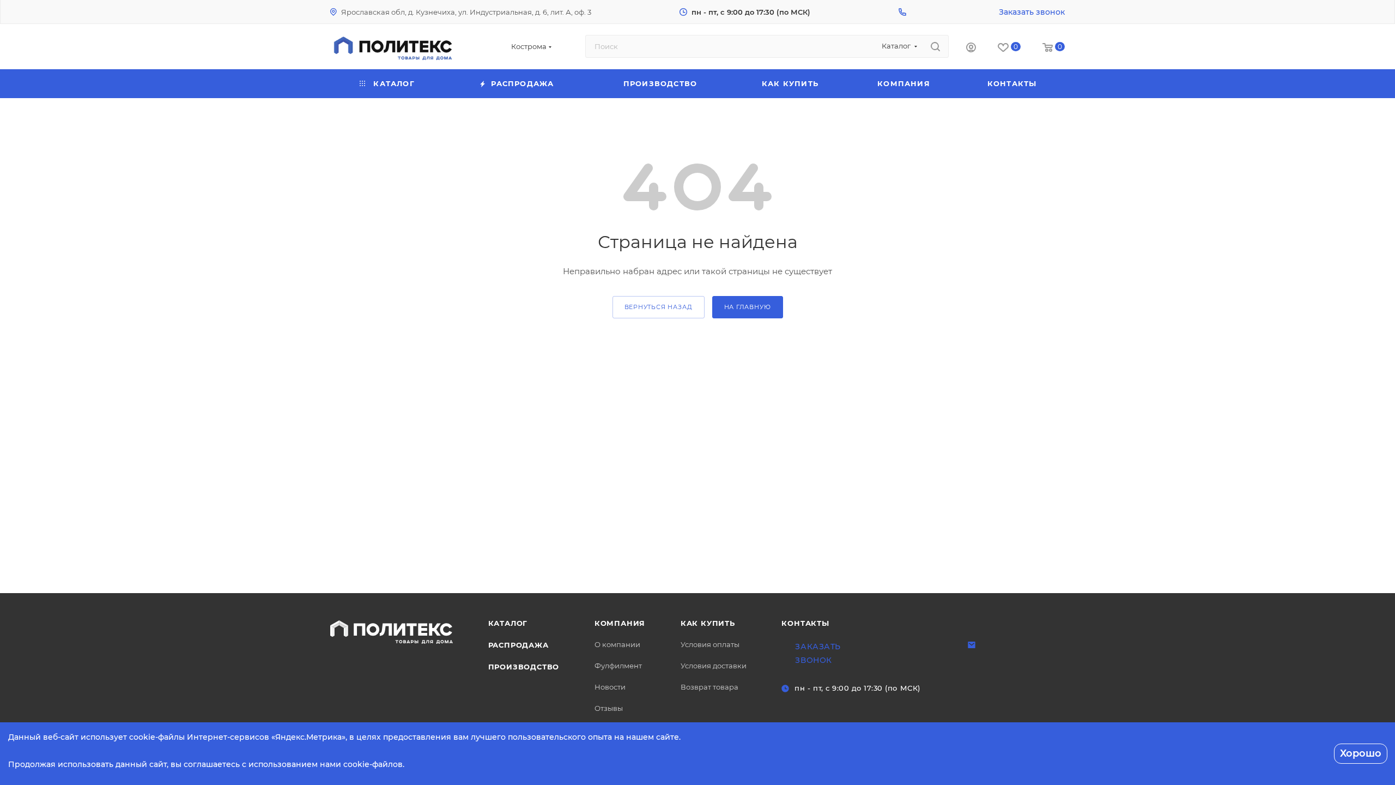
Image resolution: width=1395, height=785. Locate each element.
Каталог (508, 623)
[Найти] (935, 46)
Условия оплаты (710, 644)
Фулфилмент (618, 665)
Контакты (805, 623)
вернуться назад (658, 307)
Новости (610, 687)
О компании (617, 644)
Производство (524, 666)
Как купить (708, 623)
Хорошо (1360, 753)
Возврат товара (709, 687)
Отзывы (609, 708)
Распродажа (518, 645)
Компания (620, 623)
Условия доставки (714, 665)
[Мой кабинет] (971, 49)
